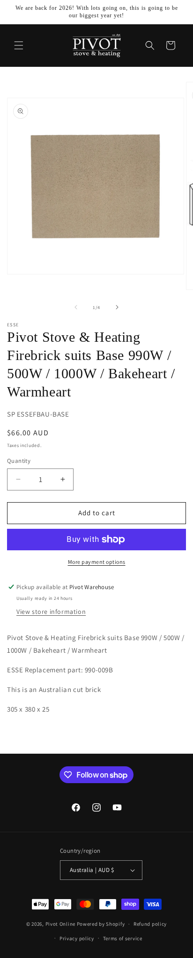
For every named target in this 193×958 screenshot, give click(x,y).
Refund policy (150, 924)
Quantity (18, 461)
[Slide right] (117, 307)
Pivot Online (60, 924)
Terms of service (122, 938)
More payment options (97, 561)
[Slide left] (76, 307)
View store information (51, 611)
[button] (18, 45)
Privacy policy (76, 938)
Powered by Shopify (101, 924)
